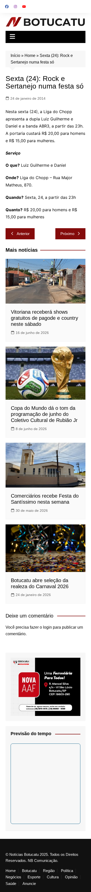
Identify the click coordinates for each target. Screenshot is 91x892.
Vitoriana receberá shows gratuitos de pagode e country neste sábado (44, 318)
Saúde (11, 884)
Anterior (23, 233)
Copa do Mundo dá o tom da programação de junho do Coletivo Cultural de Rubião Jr (44, 414)
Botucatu (29, 871)
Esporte (34, 877)
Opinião (71, 877)
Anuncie (29, 884)
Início (15, 55)
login (47, 627)
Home (30, 55)
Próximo (67, 233)
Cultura (53, 877)
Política (67, 871)
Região (49, 871)
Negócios (13, 877)
